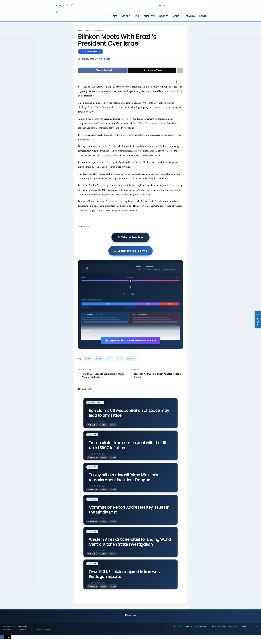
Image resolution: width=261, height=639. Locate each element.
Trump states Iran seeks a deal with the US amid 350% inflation (127, 445)
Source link (83, 226)
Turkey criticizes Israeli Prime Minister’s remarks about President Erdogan (123, 477)
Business (149, 16)
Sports (163, 16)
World (126, 16)
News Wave (22, 626)
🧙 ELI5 (103, 425)
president (131, 359)
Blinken (88, 359)
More (176, 16)
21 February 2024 (86, 58)
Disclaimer (188, 626)
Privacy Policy (200, 626)
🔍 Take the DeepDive (130, 237)
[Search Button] (205, 5)
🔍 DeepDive (92, 425)
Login (202, 16)
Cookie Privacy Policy (217, 626)
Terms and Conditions (237, 626)
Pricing (190, 16)
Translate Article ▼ (90, 52)
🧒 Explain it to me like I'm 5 (130, 251)
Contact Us (253, 626)
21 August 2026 (98, 421)
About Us (177, 626)
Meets (119, 359)
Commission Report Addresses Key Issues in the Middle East (129, 510)
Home (114, 16)
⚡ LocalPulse (258, 319)
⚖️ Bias (113, 425)
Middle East (99, 30)
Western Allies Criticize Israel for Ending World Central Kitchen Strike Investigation (130, 542)
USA (136, 16)
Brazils (99, 359)
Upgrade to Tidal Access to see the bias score (132, 340)
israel (109, 359)
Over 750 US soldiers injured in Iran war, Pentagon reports (124, 574)
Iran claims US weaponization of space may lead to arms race (129, 413)
